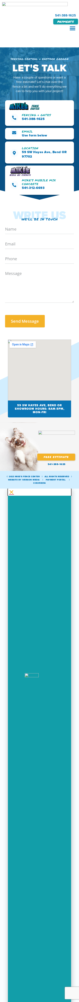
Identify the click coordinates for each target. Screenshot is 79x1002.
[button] (72, 28)
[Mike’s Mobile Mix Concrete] (14, 185)
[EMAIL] (14, 133)
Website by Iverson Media (24, 479)
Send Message (25, 321)
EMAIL (27, 131)
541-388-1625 (65, 15)
